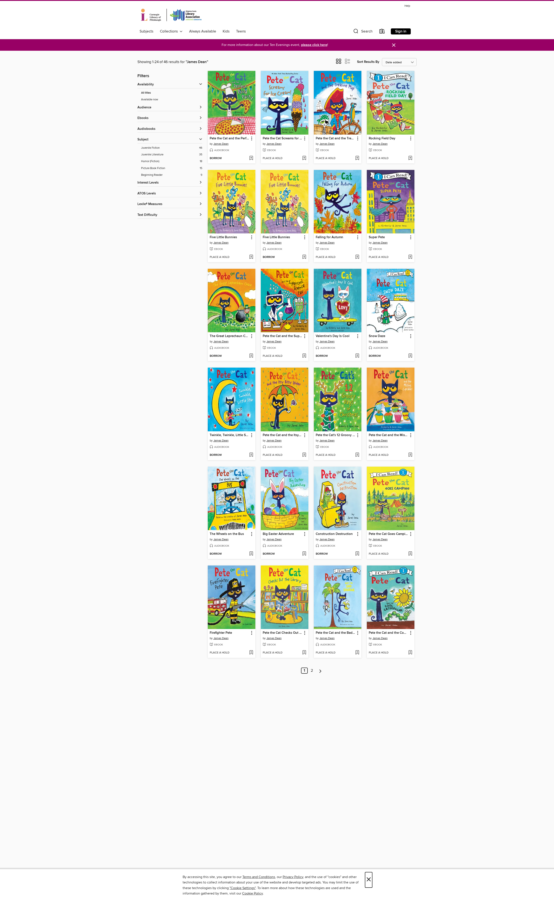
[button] (362, 32)
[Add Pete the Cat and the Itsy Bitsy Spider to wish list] (304, 455)
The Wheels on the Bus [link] (227, 534)
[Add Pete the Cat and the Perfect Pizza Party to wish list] (251, 158)
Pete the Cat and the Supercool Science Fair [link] (282, 336)
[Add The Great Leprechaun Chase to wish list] (251, 356)
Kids (226, 31)
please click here (314, 45)
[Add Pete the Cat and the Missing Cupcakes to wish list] (410, 455)
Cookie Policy (252, 893)
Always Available (202, 31)
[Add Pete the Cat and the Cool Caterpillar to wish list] (410, 653)
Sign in (400, 31)
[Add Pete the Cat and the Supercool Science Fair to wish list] (304, 356)
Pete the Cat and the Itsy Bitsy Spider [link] (282, 435)
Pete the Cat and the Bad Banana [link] (335, 633)
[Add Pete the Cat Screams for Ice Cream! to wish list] (304, 158)
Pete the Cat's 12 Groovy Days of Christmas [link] (335, 435)
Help (407, 6)
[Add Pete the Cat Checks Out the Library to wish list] (304, 653)
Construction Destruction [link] (334, 534)
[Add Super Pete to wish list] (410, 257)
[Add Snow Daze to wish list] (410, 356)
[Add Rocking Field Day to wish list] (410, 158)
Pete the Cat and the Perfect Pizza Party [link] (229, 138)
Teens (241, 31)
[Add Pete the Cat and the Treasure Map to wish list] (357, 158)
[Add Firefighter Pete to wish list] (251, 653)
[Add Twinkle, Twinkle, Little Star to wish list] (251, 455)
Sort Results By (368, 62)
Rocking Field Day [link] (382, 138)
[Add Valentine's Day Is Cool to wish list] (357, 356)
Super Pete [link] (377, 237)
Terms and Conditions (258, 877)
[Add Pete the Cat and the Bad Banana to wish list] (357, 653)
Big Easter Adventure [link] (278, 534)
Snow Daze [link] (377, 336)
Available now (149, 99)
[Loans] (382, 32)
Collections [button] (170, 31)
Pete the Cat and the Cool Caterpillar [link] (388, 633)
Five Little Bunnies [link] (223, 237)
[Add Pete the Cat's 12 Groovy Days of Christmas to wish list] (357, 455)
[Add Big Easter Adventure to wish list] (304, 554)
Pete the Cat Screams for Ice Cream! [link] (282, 138)
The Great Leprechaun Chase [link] (229, 336)
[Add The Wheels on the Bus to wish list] (251, 554)
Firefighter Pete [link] (221, 633)
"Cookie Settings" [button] (243, 888)
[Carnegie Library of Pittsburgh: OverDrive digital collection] (171, 15)
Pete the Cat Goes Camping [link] (388, 534)
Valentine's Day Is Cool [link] (332, 336)
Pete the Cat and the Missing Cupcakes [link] (388, 435)
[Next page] (320, 670)
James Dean (221, 144)
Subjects (146, 31)
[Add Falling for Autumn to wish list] (357, 257)
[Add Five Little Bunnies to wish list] (251, 257)
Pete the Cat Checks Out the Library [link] (282, 633)
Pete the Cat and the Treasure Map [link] (335, 138)
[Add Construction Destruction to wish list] (357, 554)
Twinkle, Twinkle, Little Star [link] (229, 435)
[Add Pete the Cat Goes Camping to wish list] (410, 554)
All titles (146, 93)
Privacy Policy (293, 877)
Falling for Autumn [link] (329, 237)
